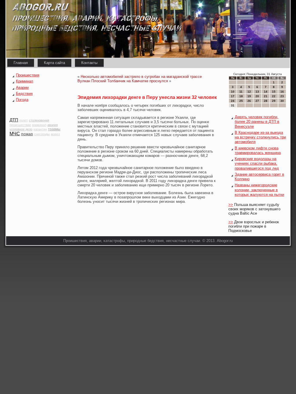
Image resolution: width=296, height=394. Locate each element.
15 (273, 91)
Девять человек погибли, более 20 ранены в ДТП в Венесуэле (257, 122)
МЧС (15, 133)
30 (282, 100)
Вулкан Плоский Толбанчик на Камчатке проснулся (122, 81)
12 (249, 91)
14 (265, 91)
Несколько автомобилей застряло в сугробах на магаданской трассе (141, 76)
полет (23, 120)
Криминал (24, 81)
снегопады (42, 134)
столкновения (39, 120)
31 (232, 105)
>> (230, 204)
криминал (39, 125)
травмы (54, 129)
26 (249, 100)
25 (241, 100)
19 (249, 96)
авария (52, 125)
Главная (21, 63)
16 (282, 91)
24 (232, 100)
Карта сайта (54, 63)
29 (273, 100)
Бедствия (24, 93)
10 (232, 91)
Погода (22, 99)
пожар (27, 134)
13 (257, 91)
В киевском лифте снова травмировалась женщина (258, 150)
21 (265, 96)
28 (265, 100)
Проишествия (27, 75)
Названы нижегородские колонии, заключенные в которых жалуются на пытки (259, 190)
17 (232, 96)
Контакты (89, 63)
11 (241, 91)
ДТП (14, 119)
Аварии (22, 87)
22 (273, 96)
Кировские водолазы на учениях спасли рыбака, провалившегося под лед (257, 163)
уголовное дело (21, 129)
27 (257, 100)
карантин (40, 129)
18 (241, 96)
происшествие (20, 125)
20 (257, 96)
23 (282, 96)
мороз (55, 134)
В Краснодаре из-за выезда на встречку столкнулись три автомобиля (260, 137)
